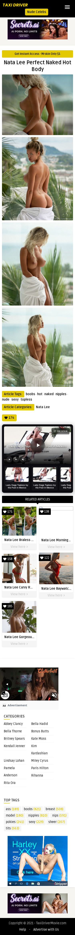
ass (12, 809)
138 (46, 512)
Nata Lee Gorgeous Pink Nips (26, 637)
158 (9, 559)
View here (18, 547)
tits (12, 828)
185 (9, 606)
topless (26, 400)
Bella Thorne (13, 731)
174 (11, 418)
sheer (56, 822)
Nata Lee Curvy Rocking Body (26, 587)
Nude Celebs (36, 12)
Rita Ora (10, 783)
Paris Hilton (39, 768)
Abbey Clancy (13, 724)
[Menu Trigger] (67, 7)
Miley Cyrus (39, 761)
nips (59, 816)
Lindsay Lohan (14, 761)
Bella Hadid (39, 724)
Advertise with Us (46, 930)
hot (39, 394)
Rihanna (37, 776)
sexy (15, 400)
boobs (30, 394)
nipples (61, 394)
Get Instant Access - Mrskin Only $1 (37, 54)
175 (9, 512)
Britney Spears (14, 739)
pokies (15, 822)
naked (49, 394)
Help (22, 930)
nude (5, 400)
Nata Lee (43, 407)
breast (54, 809)
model (14, 816)
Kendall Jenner (14, 746)
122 (46, 558)
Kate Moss (38, 739)
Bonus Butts (40, 731)
